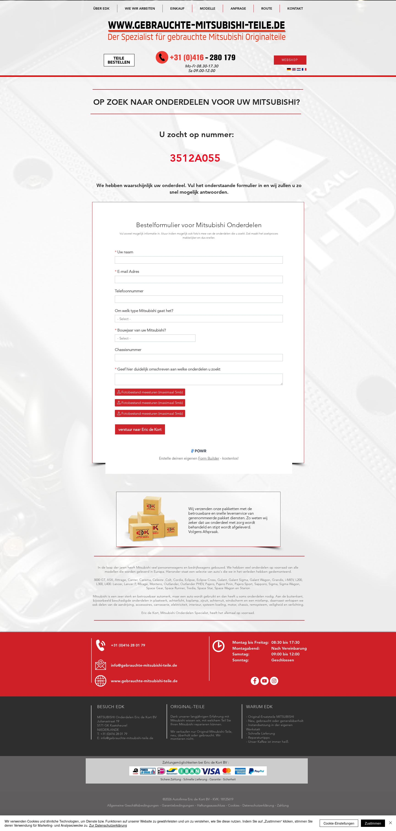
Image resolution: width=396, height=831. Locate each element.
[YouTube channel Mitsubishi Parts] (264, 681)
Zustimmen (373, 823)
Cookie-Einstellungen (339, 823)
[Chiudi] (390, 823)
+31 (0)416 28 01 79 (128, 645)
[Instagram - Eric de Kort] (274, 681)
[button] (207, 8)
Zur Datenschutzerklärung (108, 825)
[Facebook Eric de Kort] (255, 681)
